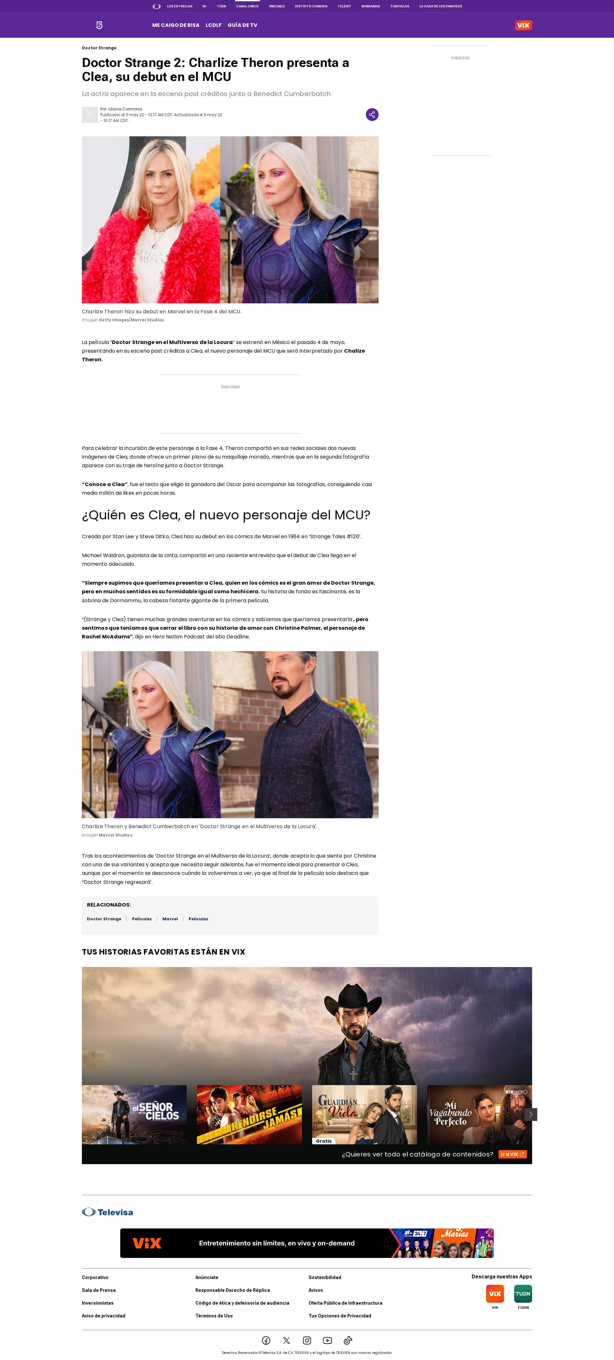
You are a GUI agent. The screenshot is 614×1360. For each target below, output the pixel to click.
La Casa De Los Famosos (441, 6)
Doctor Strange (99, 48)
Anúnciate (206, 1277)
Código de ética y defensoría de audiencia (242, 1303)
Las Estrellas (180, 6)
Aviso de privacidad (103, 1315)
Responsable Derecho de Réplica (232, 1290)
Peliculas (199, 919)
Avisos (316, 1290)
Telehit (344, 6)
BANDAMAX (371, 6)
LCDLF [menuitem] (214, 25)
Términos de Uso (214, 1315)
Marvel (169, 919)
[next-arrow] (530, 1114)
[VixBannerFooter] (307, 1243)
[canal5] (99, 25)
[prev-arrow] (78, 1114)
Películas (142, 919)
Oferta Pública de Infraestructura (345, 1303)
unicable (277, 6)
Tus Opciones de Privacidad (340, 1315)
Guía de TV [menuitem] (242, 25)
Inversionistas (98, 1303)
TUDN (221, 6)
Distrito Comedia (311, 6)
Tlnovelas (399, 6)
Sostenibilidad (325, 1277)
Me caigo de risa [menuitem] (176, 25)
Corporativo (95, 1277)
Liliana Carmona (125, 109)
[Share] (372, 114)
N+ (205, 6)
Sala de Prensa (99, 1290)
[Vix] (523, 25)
